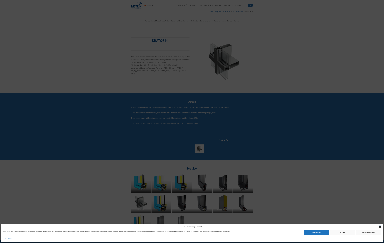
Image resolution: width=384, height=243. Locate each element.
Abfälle (342, 232)
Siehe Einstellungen (368, 232)
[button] (380, 227)
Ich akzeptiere (316, 232)
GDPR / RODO (8, 238)
